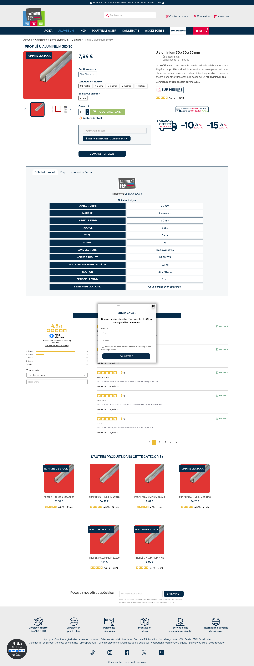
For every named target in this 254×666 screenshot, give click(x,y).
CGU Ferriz (185, 639)
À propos (48, 639)
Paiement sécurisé (110, 639)
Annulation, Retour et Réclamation (139, 639)
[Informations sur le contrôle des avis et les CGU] (70, 341)
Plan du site (204, 639)
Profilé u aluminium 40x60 (59, 497)
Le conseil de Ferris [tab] (81, 172)
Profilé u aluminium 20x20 (104, 557)
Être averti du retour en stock (106, 138)
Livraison (94, 639)
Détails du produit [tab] (45, 172)
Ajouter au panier (107, 111)
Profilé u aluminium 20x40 (149, 497)
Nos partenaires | (160, 642)
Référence (118, 193)
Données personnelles (66, 642)
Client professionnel (109, 642)
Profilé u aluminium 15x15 (149, 557)
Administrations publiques (135, 642)
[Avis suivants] (176, 442)
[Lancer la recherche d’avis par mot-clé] (86, 382)
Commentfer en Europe (41, 642)
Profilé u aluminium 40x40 (104, 497)
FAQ (195, 639)
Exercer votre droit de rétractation (207, 642)
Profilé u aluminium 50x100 (195, 497)
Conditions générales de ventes (71, 639)
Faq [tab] (62, 172)
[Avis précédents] (149, 442)
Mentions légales (178, 642)
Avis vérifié (223, 326)
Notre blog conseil (168, 639)
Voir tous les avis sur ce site (56, 346)
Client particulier (88, 642)
